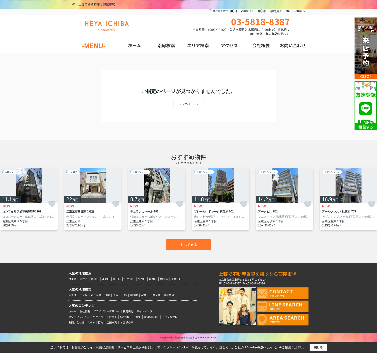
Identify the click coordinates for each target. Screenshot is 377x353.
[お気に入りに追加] (51, 204)
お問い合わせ (76, 322)
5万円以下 (126, 316)
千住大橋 (155, 295)
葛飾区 (153, 279)
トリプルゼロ (170, 316)
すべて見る (188, 245)
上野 (124, 295)
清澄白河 (168, 295)
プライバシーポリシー (106, 311)
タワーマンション (79, 316)
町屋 (107, 295)
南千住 (72, 295)
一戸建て (111, 316)
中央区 (164, 279)
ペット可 (98, 316)
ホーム (72, 311)
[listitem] (93, 199)
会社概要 (85, 311)
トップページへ (189, 104)
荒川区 (95, 279)
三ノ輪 (83, 295)
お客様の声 (126, 322)
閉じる (318, 347)
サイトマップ (144, 311)
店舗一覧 (111, 322)
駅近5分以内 (151, 316)
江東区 (106, 279)
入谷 (115, 295)
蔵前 (143, 295)
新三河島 (96, 295)
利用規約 (128, 311)
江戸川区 (129, 279)
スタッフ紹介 (95, 322)
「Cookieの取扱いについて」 (261, 347)
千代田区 (176, 279)
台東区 (72, 279)
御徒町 (134, 295)
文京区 (142, 279)
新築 (138, 316)
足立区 (83, 279)
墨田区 (117, 279)
